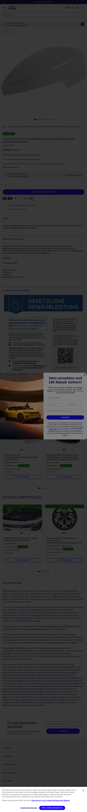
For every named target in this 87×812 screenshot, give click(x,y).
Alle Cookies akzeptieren (52, 808)
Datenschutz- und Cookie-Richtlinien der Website (50, 800)
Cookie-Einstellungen (28, 808)
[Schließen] (83, 790)
